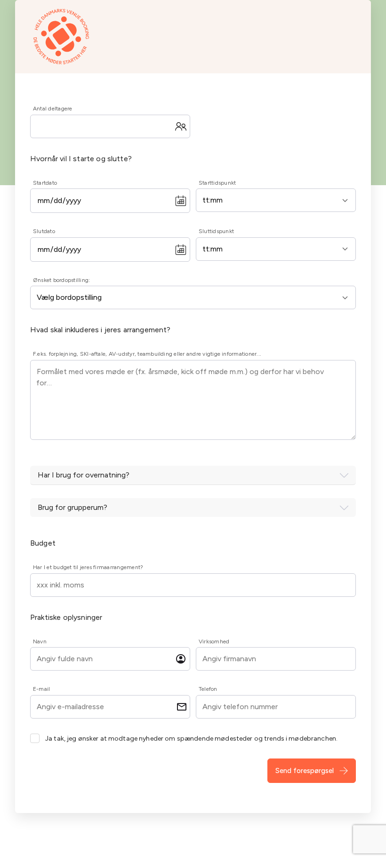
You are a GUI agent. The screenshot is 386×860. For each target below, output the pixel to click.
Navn (40, 641)
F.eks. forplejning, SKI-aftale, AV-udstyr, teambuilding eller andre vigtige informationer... (147, 354)
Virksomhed (214, 641)
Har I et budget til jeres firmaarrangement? (88, 567)
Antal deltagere (52, 108)
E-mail (41, 689)
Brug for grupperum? (72, 507)
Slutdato (44, 231)
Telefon (208, 689)
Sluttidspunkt (216, 231)
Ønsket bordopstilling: (61, 280)
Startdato (45, 183)
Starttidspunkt (217, 183)
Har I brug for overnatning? (83, 474)
